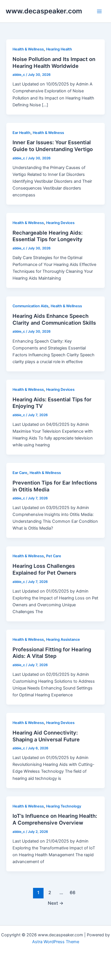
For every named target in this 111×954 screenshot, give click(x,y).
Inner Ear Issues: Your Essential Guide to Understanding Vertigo (53, 145)
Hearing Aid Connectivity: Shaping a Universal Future (46, 736)
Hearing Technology (63, 806)
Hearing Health (59, 49)
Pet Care (53, 556)
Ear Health (21, 133)
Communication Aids (30, 306)
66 (72, 892)
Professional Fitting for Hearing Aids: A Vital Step (52, 652)
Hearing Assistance (63, 639)
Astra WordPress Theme (55, 941)
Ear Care (20, 473)
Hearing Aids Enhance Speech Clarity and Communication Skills (54, 319)
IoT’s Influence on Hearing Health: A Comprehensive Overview (55, 819)
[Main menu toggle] (99, 11)
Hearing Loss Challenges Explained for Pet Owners (44, 569)
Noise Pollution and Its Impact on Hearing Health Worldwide (54, 62)
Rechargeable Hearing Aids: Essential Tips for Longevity (48, 236)
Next (55, 903)
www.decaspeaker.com (44, 11)
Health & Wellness (28, 49)
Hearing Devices (60, 223)
